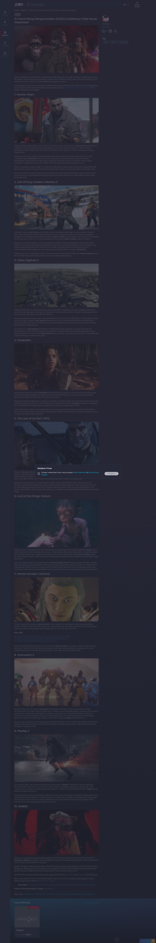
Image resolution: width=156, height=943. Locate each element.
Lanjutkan (111, 473)
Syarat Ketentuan (79, 472)
